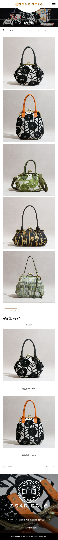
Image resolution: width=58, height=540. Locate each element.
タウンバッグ (11, 311)
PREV (10, 466)
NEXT (48, 466)
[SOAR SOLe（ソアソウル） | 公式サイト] (29, 4)
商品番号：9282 (29, 455)
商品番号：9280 (29, 389)
